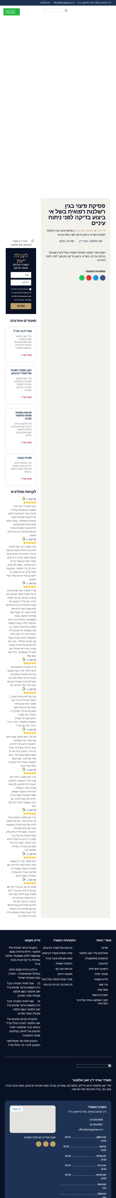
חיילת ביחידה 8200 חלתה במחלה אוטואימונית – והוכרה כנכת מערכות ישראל (24, 973)
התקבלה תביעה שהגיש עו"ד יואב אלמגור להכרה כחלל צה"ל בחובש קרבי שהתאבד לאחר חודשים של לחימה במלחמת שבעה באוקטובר (23, 1027)
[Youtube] (45, 1144)
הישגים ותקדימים (85, 230)
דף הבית (100, 230)
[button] (110, 11)
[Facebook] (53, 1144)
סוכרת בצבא (25, 457)
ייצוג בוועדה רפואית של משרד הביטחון (21, 372)
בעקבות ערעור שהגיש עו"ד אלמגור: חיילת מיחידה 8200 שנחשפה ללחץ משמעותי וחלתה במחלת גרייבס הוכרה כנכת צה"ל (22, 956)
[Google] (38, 1144)
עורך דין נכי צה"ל (22, 331)
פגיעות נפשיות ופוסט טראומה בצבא (24, 415)
